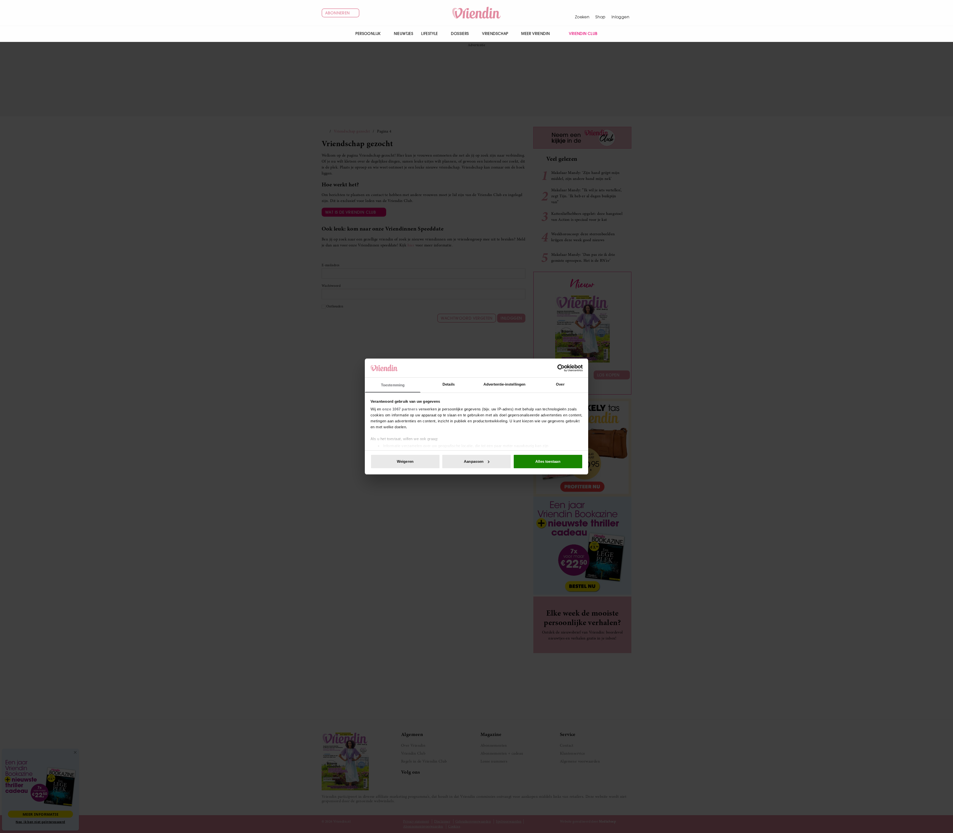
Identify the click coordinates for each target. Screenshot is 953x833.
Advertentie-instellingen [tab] (504, 384)
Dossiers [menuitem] (460, 33)
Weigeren (405, 461)
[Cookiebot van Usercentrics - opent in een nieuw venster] (561, 368)
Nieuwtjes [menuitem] (403, 33)
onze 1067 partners (399, 409)
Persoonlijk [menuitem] (367, 33)
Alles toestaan (547, 461)
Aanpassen (473, 461)
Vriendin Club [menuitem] (583, 33)
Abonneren (337, 12)
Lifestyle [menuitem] (429, 33)
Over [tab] (560, 384)
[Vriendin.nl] (476, 13)
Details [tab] (448, 384)
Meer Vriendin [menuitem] (535, 33)
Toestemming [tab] (393, 385)
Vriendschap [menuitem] (495, 33)
